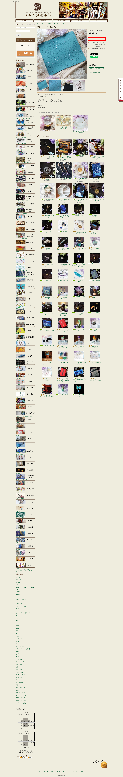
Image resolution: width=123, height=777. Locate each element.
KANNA (18, 314)
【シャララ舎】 (20, 390)
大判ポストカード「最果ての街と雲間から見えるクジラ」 (79, 380)
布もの (17, 633)
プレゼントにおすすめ (21, 703)
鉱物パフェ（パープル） (81, 347)
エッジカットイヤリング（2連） (80, 363)
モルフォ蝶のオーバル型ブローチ (96, 232)
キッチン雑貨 (19, 181)
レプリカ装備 (19, 207)
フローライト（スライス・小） (96, 249)
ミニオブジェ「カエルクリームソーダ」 (64, 395)
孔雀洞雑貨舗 (19, 340)
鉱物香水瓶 (19, 150)
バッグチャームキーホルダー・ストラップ (23, 612)
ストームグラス (20, 226)
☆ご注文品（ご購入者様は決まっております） (25, 570)
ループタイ (19, 608)
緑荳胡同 (18, 549)
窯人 (17, 302)
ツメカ (17, 435)
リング (17, 596)
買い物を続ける (98, 46)
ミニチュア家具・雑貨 (21, 238)
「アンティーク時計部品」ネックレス (98, 200)
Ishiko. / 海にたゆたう (21, 270)
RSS (22, 757)
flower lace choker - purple (64, 281)
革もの (17, 641)
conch (17, 371)
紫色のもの (19, 669)
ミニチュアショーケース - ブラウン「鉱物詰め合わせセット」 (64, 158)
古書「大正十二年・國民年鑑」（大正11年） (63, 380)
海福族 (17, 651)
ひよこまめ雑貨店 (20, 498)
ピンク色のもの (20, 672)
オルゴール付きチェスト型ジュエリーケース (47, 396)
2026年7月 (18, 579)
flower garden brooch (49, 199)
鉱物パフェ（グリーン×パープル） (64, 347)
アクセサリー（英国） (21, 143)
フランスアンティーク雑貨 (23, 649)
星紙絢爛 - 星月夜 (80, 296)
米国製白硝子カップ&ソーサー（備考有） (80, 132)
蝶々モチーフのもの (21, 695)
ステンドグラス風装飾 (21, 213)
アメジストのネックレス (49, 265)
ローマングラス (20, 156)
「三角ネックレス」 (96, 264)
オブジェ (18, 625)
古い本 (17, 99)
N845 (17, 295)
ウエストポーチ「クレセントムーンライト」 (81, 200)
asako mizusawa (19, 257)
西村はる (18, 492)
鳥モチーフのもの (20, 692)
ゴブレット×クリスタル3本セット (48, 363)
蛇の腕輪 (81, 155)
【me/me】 (18, 530)
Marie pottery (19, 511)
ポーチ (17, 620)
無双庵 (17, 523)
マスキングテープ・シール (23, 200)
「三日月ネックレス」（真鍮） (49, 157)
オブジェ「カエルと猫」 (80, 330)
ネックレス (19, 591)
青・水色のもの (20, 662)
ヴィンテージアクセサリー (23, 111)
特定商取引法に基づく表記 (98, 48)
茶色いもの (19, 677)
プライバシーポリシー (72, 771)
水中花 (17, 251)
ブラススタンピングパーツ (23, 245)
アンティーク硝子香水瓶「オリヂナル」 (63, 249)
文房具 (17, 194)
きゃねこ (18, 333)
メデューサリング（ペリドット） (96, 330)
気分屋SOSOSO (20, 327)
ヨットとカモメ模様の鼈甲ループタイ (98, 157)
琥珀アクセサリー (20, 124)
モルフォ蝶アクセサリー (22, 130)
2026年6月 (18, 582)
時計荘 (17, 441)
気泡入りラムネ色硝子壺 (81, 249)
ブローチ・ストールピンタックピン (22, 602)
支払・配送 (47, 771)
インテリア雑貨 (20, 169)
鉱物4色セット (65, 362)
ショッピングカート (98, 20)
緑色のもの (19, 667)
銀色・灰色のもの (20, 687)
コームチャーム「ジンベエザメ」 (80, 281)
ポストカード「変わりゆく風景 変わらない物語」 (63, 216)
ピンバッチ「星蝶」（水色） (80, 395)
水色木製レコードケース (49, 298)
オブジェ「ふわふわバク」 (48, 346)
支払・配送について (43, 20)
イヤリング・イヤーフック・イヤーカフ (25, 588)
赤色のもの (19, 659)
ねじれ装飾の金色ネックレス (81, 232)
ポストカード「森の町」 (98, 179)
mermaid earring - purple (65, 178)
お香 (17, 188)
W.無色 (17, 568)
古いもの (18, 92)
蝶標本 (17, 219)
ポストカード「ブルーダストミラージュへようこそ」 (47, 331)
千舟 (17, 428)
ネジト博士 (19, 466)
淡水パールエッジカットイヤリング (48, 379)
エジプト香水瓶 (20, 232)
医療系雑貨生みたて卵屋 (22, 276)
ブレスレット (19, 594)
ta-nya (17, 409)
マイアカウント (25, 24)
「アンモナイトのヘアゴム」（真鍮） (80, 313)
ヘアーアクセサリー (21, 599)
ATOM (29, 757)
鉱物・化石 (19, 73)
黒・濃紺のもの (20, 682)
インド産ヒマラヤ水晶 (49, 249)
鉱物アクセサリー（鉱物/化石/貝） (25, 118)
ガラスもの (19, 638)
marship (18, 504)
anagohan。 (18, 264)
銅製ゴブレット (97, 297)
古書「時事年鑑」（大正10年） (64, 330)
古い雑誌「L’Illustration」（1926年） (95, 379)
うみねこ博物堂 (20, 289)
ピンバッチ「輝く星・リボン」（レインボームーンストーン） (79, 265)
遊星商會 (18, 536)
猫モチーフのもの (20, 698)
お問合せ (80, 20)
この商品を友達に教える (98, 44)
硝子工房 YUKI (20, 308)
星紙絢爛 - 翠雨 (96, 280)
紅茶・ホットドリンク (21, 86)
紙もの (17, 631)
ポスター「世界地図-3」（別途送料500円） (64, 127)
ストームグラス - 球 (47, 131)
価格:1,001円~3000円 (95, 72)
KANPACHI (19, 321)
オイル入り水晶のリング (65, 265)
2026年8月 (18, 577)
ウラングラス (19, 105)
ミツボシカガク (20, 517)
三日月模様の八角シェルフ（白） (65, 200)
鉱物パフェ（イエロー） (96, 347)
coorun (17, 346)
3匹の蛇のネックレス (80, 215)
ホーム (24, 20)
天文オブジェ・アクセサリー (23, 162)
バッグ (17, 623)
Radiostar (18, 543)
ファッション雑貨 (20, 175)
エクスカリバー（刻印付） (48, 313)
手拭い (17, 615)
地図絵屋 (18, 422)
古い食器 (18, 80)
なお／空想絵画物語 (21, 454)
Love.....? (18, 555)
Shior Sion (18, 378)
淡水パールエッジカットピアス (96, 363)
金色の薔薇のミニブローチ (49, 216)
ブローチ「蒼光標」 (96, 313)
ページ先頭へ (104, 765)
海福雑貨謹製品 (20, 67)
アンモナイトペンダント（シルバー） (48, 232)
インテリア (19, 656)
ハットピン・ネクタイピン (23, 606)
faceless (17, 562)
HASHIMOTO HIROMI (22, 479)
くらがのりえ (19, 352)
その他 (17, 654)
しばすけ (18, 384)
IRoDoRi (18, 283)
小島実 (17, 359)
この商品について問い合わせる (98, 42)
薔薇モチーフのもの (21, 700)
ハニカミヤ (19, 485)
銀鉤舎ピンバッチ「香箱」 (96, 215)
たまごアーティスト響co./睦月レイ (25, 416)
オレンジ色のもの (20, 674)
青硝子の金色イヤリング (65, 298)
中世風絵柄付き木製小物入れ (65, 314)
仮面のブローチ (50, 179)
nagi (17, 460)
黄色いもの (19, 664)
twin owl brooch (64, 231)
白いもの (18, 679)
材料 (17, 643)
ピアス (17, 585)
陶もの (17, 636)
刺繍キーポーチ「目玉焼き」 (82, 179)
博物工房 (18, 473)
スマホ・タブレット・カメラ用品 (56, 23)
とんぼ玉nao (19, 447)
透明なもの (19, 690)
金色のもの (19, 685)
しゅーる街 (19, 397)
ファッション (19, 618)
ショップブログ (61, 20)
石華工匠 (18, 403)
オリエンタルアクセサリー (23, 137)
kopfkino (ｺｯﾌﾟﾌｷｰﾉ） (21, 365)
